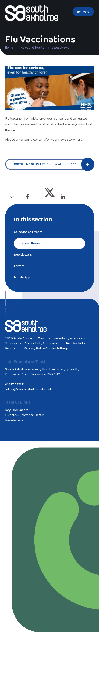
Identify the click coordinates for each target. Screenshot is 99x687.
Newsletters (14, 420)
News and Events (32, 47)
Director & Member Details (25, 415)
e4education (79, 338)
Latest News (60, 47)
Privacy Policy (34, 348)
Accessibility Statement (41, 343)
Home (9, 47)
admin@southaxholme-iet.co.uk (28, 389)
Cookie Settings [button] (56, 348)
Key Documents (16, 410)
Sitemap (11, 343)
